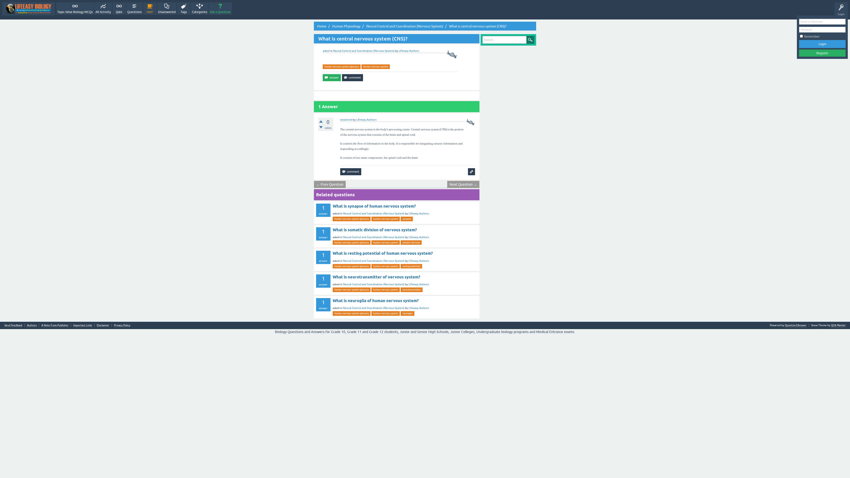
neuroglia (407, 313)
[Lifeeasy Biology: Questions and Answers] (28, 8)
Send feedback (13, 325)
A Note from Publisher (55, 325)
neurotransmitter (411, 289)
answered (346, 119)
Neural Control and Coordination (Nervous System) (363, 50)
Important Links (82, 325)
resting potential (411, 266)
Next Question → (463, 184)
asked (326, 50)
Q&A (119, 12)
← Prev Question (329, 184)
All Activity (103, 12)
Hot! (150, 12)
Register (822, 53)
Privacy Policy (122, 325)
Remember (812, 36)
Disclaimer (103, 325)
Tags (184, 12)
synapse (406, 219)
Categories (199, 12)
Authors (32, 325)
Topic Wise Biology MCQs (75, 12)
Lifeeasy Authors (419, 213)
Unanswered (167, 12)
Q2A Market (838, 325)
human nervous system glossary (342, 66)
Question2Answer (796, 325)
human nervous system (375, 66)
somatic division (411, 242)
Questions (134, 12)
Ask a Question (220, 12)
